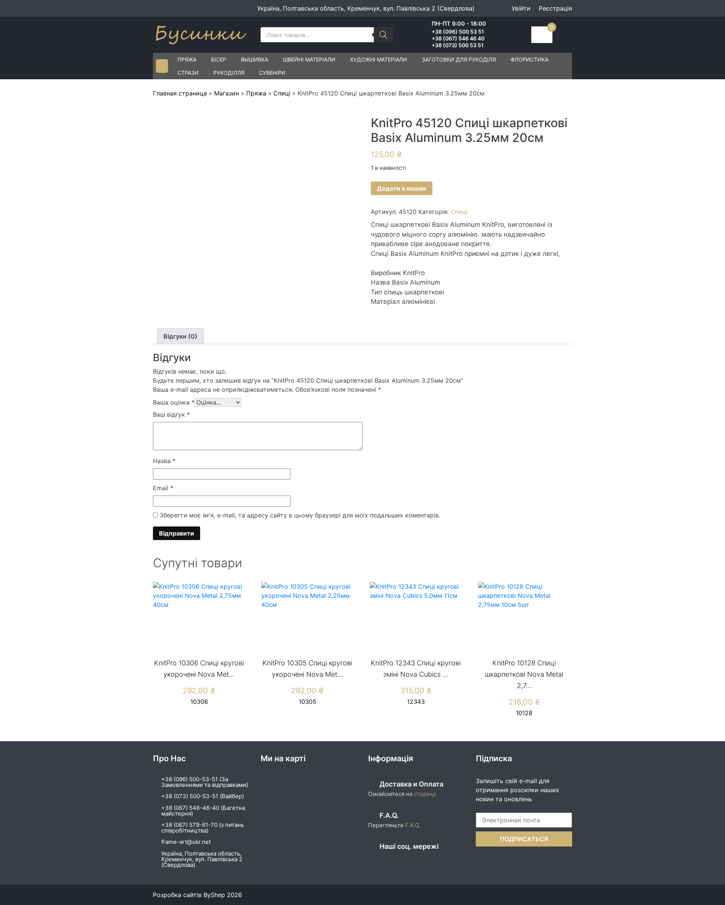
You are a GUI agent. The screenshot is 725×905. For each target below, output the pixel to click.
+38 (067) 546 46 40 (458, 38)
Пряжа (186, 59)
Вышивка (254, 59)
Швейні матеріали (309, 59)
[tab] (180, 336)
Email (163, 488)
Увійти (521, 8)
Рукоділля (228, 72)
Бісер (218, 59)
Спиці (281, 93)
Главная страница (180, 93)
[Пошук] (383, 34)
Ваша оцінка (173, 402)
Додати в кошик (401, 188)
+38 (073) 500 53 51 (458, 45)
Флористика (529, 59)
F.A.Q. (412, 825)
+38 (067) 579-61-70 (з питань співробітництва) (202, 827)
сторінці (424, 793)
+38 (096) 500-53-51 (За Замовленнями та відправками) (204, 782)
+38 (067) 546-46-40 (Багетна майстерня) (203, 810)
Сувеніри (272, 72)
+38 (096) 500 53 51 (458, 31)
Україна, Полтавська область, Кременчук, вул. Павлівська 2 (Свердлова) (201, 859)
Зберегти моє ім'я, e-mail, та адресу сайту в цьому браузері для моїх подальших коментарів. (300, 515)
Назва (164, 461)
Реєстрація (555, 8)
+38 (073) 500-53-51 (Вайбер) (202, 796)
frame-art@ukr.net (186, 841)
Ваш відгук (171, 414)
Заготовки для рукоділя (459, 59)
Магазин (226, 93)
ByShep (214, 895)
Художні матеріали (378, 59)
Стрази (188, 72)
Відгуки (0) (180, 336)
